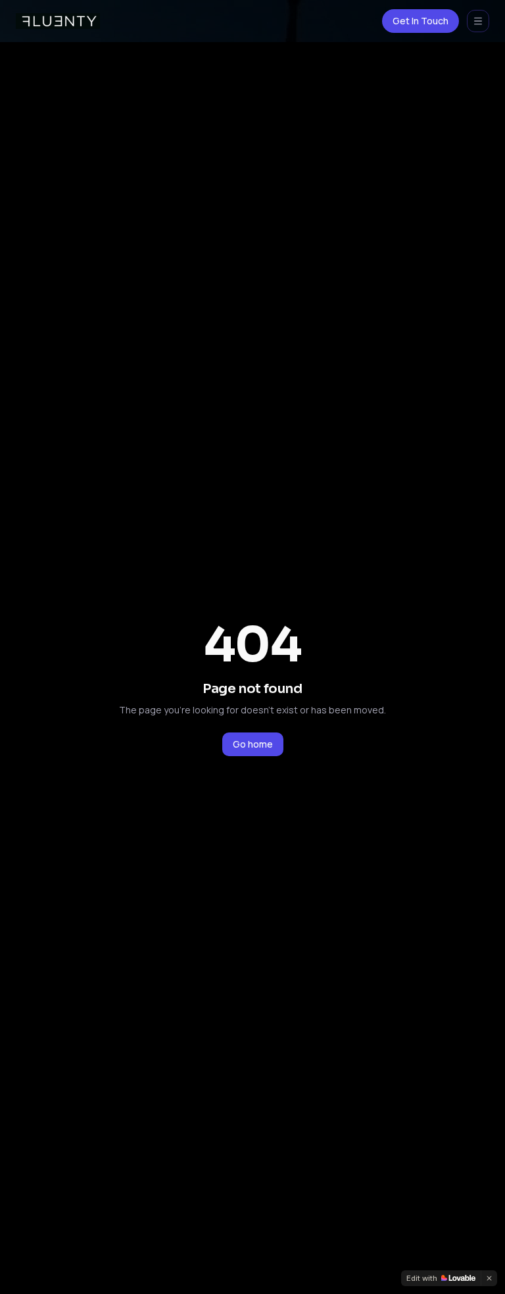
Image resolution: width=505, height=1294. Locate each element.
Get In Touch (420, 20)
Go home (253, 744)
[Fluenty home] (58, 21)
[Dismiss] (489, 1278)
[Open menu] (478, 21)
